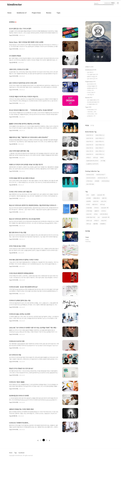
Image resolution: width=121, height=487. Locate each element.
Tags (15, 452)
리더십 (96, 214)
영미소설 (89, 224)
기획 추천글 (89, 211)
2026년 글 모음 (90, 174)
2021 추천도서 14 (100, 151)
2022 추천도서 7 (100, 148)
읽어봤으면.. (91, 116)
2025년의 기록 (101, 195)
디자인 (88, 204)
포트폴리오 (103, 224)
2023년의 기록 (105, 208)
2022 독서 (104, 220)
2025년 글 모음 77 (101, 174)
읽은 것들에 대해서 (93, 100)
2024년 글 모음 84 (91, 178)
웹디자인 (105, 198)
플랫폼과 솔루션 (92, 88)
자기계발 (103, 161)
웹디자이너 (95, 204)
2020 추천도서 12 (100, 154)
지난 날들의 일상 (92, 74)
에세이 (102, 157)
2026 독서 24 (90, 135)
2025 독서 (96, 201)
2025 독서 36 (90, 138)
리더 (88, 195)
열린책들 (96, 224)
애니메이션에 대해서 (93, 102)
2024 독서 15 (90, 141)
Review (48, 13)
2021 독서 (104, 201)
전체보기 (89, 67)
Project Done (36, 13)
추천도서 (89, 157)
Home (9, 13)
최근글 (87, 125)
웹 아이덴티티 (91, 84)
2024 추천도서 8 (100, 141)
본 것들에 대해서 (92, 104)
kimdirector (14, 4)
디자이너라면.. (92, 114)
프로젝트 (89, 201)
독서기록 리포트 (90, 184)
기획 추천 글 (89, 181)
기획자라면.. (91, 112)
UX (99, 217)
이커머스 (90, 90)
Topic (58, 13)
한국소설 (96, 157)
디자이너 (104, 211)
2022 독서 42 (90, 148)
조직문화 (89, 198)
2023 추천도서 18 (100, 145)
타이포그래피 (91, 92)
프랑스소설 (89, 220)
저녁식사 (97, 208)
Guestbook (21, 452)
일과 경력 (90, 72)
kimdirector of (21, 13)
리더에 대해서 (92, 109)
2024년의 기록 (106, 217)
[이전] (38, 440)
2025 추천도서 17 (100, 138)
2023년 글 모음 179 (102, 178)
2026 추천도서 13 (100, 135)
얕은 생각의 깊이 (92, 78)
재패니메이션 (97, 198)
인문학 (93, 195)
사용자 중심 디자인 (91, 217)
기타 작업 (90, 94)
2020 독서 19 (90, 154)
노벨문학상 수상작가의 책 (92, 164)
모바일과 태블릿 (92, 86)
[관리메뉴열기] (118, 3)
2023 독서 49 (90, 145)
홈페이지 (97, 211)
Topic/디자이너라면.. (14, 35)
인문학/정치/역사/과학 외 (92, 161)
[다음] (49, 440)
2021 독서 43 (90, 151)
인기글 (92, 125)
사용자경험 (89, 208)
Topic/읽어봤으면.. (13, 62)
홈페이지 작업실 (92, 76)
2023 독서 (89, 214)
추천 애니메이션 (105, 181)
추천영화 (97, 181)
